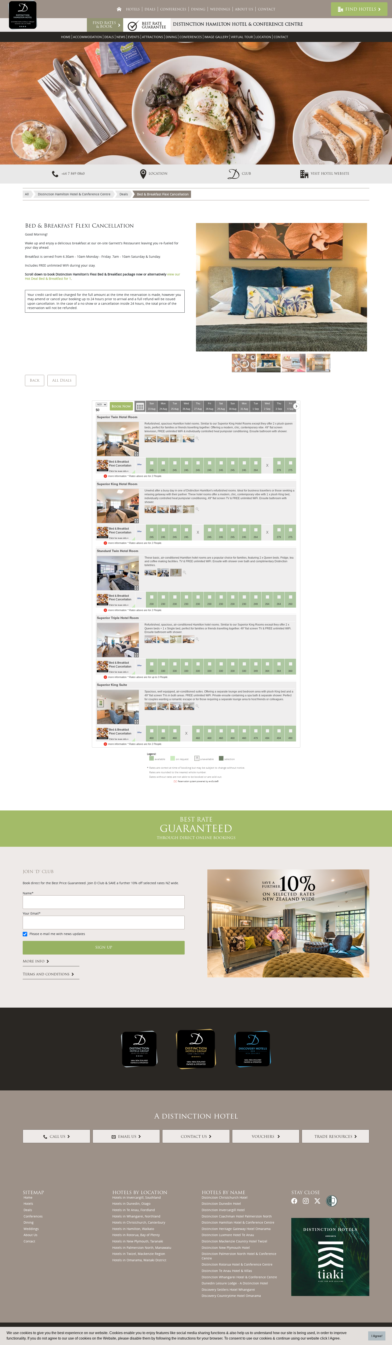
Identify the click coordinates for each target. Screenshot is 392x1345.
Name (27, 893)
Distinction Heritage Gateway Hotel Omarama (236, 1229)
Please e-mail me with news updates (57, 934)
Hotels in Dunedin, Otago (131, 1203)
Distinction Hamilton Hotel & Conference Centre (238, 1222)
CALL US (57, 1137)
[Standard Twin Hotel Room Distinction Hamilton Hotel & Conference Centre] (118, 573)
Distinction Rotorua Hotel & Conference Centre (237, 1264)
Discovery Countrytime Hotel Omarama (231, 1295)
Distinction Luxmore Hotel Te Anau (228, 1235)
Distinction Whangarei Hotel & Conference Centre (239, 1277)
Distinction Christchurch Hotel (224, 1197)
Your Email (31, 913)
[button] (239, 174)
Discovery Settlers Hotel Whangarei (228, 1289)
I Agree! (376, 1336)
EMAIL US (127, 1137)
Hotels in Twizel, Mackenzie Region (138, 1254)
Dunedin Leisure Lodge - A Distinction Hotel (235, 1283)
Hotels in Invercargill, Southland (136, 1197)
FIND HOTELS (360, 10)
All (27, 194)
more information (117, 476)
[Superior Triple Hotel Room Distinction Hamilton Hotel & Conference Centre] (118, 640)
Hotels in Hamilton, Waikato (133, 1229)
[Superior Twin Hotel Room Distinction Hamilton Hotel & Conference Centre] (118, 439)
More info (33, 961)
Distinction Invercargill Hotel (223, 1210)
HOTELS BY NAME (223, 1193)
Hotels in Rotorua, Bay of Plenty (136, 1235)
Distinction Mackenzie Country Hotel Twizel (234, 1241)
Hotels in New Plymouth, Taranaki (137, 1241)
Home (66, 37)
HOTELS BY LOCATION (139, 1193)
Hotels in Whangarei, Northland (136, 1216)
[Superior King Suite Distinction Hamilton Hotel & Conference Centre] (118, 707)
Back (34, 381)
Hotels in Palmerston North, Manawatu (141, 1247)
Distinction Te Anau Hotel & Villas (227, 1271)
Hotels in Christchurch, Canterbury (138, 1222)
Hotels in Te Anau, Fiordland (133, 1210)
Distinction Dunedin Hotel (221, 1203)
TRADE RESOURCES (333, 1137)
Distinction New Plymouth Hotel (226, 1247)
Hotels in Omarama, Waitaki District (139, 1260)
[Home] (119, 9)
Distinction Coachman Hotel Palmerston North (237, 1216)
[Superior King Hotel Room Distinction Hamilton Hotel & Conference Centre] (118, 506)
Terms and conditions (46, 974)
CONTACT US (194, 1137)
